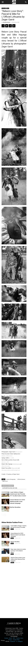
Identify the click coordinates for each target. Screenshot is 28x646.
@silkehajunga (16, 464)
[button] (26, 2)
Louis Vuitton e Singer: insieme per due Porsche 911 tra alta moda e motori (18, 494)
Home (3, 6)
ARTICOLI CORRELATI (7, 486)
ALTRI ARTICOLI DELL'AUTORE (9, 488)
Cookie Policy (16, 639)
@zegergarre (19, 451)
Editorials (8, 6)
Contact (6, 638)
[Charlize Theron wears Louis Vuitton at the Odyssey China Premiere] (5, 559)
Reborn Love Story (10, 31)
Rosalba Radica (6, 22)
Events (12, 562)
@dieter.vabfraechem (7, 456)
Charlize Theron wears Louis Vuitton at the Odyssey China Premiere (18, 559)
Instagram (20, 641)
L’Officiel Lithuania (21, 479)
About (10, 638)
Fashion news (19, 638)
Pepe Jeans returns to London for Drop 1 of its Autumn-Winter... (18, 551)
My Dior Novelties (15, 507)
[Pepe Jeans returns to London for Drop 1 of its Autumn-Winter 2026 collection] (5, 551)
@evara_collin (5, 462)
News (8, 8)
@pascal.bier (14, 468)
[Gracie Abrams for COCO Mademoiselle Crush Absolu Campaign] (5, 501)
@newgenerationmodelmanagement (11, 470)
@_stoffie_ (12, 458)
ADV (14, 638)
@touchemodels (6, 466)
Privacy (10, 639)
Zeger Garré (5, 481)
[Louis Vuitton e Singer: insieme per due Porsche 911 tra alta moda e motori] (5, 494)
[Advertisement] (13, 589)
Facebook (12, 641)
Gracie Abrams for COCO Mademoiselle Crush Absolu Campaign (17, 501)
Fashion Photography (10, 479)
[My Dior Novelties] (5, 509)
